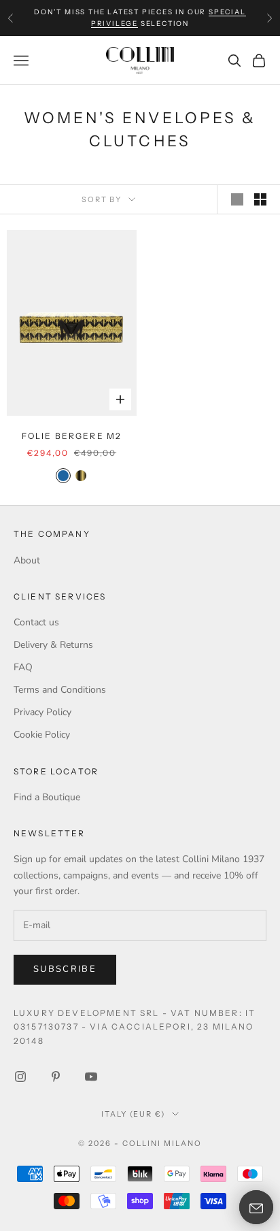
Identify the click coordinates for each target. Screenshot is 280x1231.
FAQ (23, 667)
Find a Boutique (47, 797)
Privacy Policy (42, 712)
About (27, 560)
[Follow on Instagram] (20, 1076)
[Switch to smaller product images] (260, 199)
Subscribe (65, 969)
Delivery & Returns (53, 644)
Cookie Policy (42, 734)
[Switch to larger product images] (237, 199)
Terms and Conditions (60, 689)
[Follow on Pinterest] (56, 1076)
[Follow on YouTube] (91, 1076)
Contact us (36, 622)
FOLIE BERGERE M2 (72, 436)
